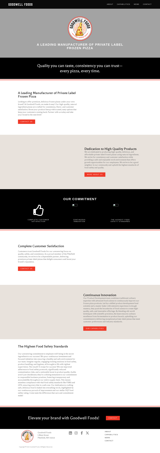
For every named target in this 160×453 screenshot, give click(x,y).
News (136, 4)
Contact (147, 4)
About (110, 4)
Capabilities (123, 4)
